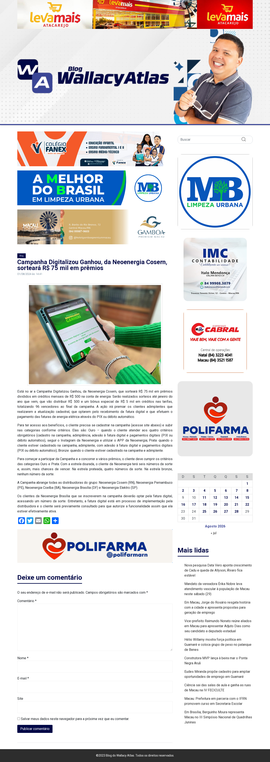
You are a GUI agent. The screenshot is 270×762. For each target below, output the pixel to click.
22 (247, 505)
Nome (22, 658)
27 (226, 511)
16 (183, 505)
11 (204, 498)
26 (215, 511)
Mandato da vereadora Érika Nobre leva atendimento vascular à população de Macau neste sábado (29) (217, 589)
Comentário (26, 601)
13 (226, 498)
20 (226, 505)
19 (215, 505)
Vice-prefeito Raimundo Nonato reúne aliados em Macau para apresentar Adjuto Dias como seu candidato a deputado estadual (217, 626)
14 (236, 498)
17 (194, 505)
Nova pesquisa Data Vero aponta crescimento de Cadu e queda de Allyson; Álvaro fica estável (218, 570)
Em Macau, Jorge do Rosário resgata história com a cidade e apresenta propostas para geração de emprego (217, 607)
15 (247, 498)
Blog (21, 255)
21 (236, 505)
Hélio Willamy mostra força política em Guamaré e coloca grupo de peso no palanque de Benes (217, 645)
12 (215, 498)
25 (204, 511)
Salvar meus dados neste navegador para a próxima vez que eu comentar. (75, 719)
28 (236, 511)
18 (204, 505)
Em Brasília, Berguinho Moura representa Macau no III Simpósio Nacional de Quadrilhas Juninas (218, 717)
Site (20, 699)
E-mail (23, 678)
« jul (213, 533)
